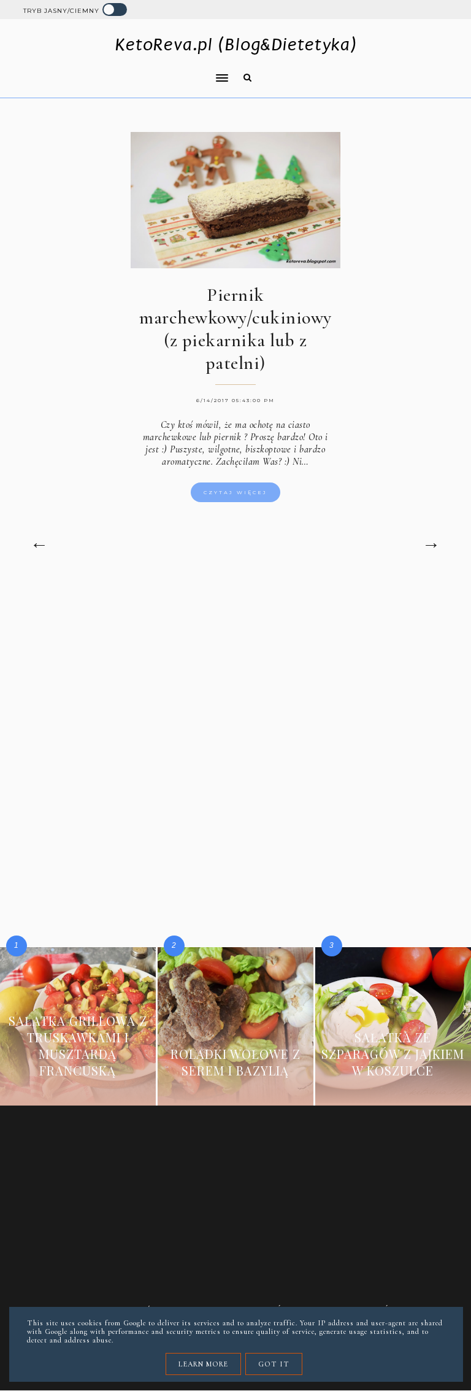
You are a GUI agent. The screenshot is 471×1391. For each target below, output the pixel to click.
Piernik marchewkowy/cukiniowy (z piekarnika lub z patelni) (235, 329)
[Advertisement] (236, 685)
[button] (122, 70)
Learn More (203, 1364)
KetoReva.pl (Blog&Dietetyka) (235, 44)
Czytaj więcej (235, 492)
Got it (273, 1364)
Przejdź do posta (78, 1089)
